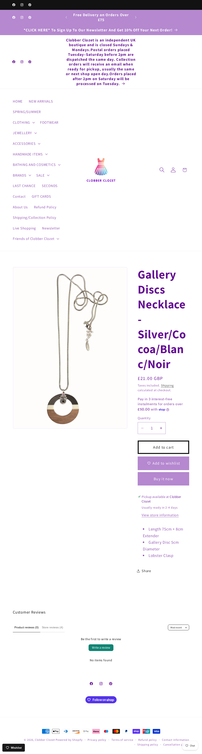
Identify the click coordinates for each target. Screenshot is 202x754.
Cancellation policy (176, 744)
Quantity (144, 418)
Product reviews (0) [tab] (26, 627)
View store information (160, 515)
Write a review (101, 647)
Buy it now (163, 478)
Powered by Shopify (69, 740)
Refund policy (147, 740)
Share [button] (146, 570)
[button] (23, 122)
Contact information (175, 740)
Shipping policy (147, 744)
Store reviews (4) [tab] (52, 627)
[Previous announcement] (66, 17)
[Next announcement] (135, 17)
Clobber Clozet (45, 740)
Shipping (167, 385)
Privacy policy (97, 740)
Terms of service (122, 740)
